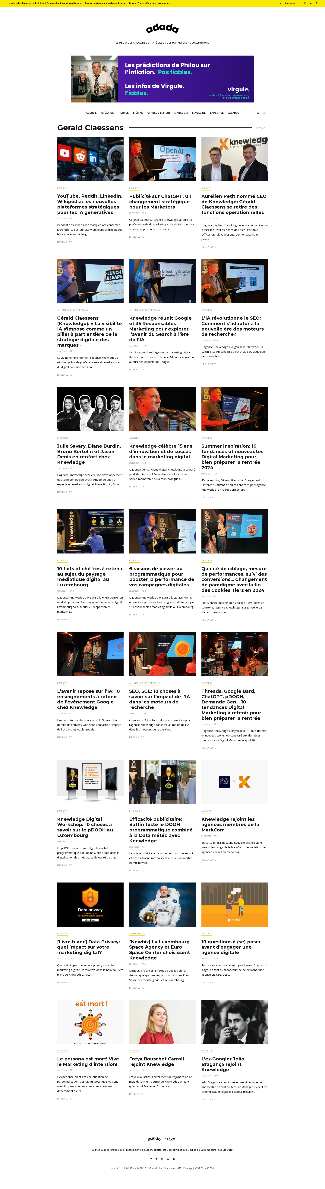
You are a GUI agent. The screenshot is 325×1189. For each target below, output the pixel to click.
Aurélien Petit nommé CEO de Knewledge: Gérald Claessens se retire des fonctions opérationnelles (234, 204)
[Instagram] (305, 3)
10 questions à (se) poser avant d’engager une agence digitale (231, 947)
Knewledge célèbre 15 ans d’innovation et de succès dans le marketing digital (160, 452)
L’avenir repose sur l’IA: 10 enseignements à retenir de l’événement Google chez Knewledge (88, 699)
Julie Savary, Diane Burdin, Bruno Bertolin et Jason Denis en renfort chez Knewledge (89, 454)
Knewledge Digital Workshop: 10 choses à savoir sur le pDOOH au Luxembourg (85, 827)
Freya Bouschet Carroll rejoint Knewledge (156, 1061)
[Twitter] (156, 1159)
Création (107, 112)
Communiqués (137, 933)
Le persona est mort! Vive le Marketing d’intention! (88, 1061)
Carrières (62, 438)
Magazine (199, 112)
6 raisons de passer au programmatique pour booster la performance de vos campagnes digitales (161, 576)
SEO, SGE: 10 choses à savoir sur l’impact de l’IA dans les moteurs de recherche (159, 699)
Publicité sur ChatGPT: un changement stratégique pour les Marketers (160, 202)
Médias (138, 112)
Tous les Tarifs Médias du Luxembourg (149, 3)
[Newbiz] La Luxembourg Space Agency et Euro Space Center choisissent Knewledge (159, 950)
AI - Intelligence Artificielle (72, 310)
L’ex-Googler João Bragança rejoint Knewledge (222, 1064)
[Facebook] (300, 3)
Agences (206, 188)
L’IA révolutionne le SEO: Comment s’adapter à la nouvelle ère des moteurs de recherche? (232, 326)
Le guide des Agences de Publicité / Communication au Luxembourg (44, 3)
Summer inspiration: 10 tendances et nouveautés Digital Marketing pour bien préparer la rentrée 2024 (232, 457)
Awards (233, 112)
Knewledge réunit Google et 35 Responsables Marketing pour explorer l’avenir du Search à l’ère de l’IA (160, 329)
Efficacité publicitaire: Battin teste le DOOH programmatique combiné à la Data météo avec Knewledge (161, 830)
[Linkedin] (310, 3)
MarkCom (181, 112)
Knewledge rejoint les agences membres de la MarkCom (230, 825)
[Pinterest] (168, 1159)
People (124, 112)
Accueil (91, 112)
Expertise (217, 112)
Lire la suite (64, 242)
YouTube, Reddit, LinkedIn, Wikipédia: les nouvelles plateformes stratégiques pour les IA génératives (89, 204)
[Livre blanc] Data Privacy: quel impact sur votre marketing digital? (88, 947)
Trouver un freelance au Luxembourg (105, 3)
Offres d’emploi (158, 112)
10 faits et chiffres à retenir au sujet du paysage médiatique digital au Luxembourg (90, 576)
